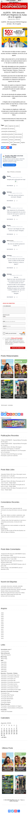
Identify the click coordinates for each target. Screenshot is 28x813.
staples (23, 142)
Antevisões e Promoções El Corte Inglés (11, 689)
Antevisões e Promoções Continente (10, 676)
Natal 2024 (3, 662)
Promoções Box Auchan (7, 696)
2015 (2, 633)
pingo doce (18, 592)
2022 (2, 620)
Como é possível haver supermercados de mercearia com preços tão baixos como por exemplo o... (14, 510)
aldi (6, 596)
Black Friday (4, 658)
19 (9, 732)
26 (9, 733)
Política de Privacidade (6, 711)
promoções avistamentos (8, 131)
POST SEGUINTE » (14, 2)
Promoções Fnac (5, 693)
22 (16, 732)
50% (11, 142)
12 (9, 730)
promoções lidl (8, 592)
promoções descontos (15, 137)
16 (1, 732)
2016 (2, 631)
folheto (7, 591)
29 (16, 733)
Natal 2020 (3, 671)
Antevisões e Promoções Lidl (8, 678)
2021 (2, 622)
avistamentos (5, 142)
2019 (2, 625)
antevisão (17, 139)
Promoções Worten (6, 700)
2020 (2, 623)
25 (6, 733)
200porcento (10, 240)
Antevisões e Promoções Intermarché (10, 682)
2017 (2, 629)
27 (11, 733)
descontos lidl (12, 591)
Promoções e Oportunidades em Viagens (11, 706)
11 (6, 730)
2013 (2, 636)
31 (4, 735)
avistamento (4, 137)
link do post (4, 405)
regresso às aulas (14, 126)
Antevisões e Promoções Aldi (8, 680)
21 (14, 732)
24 (4, 733)
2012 (2, 638)
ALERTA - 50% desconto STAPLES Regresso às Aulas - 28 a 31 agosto (14, 15)
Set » (5, 737)
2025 (2, 614)
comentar (10, 405)
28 (14, 733)
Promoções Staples (6, 702)
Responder (10, 185)
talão (6, 126)
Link (17, 185)
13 (11, 730)
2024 (2, 616)
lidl (3, 592)
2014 (2, 634)
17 (4, 732)
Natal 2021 (3, 669)
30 (1, 735)
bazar (13, 592)
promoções (4, 139)
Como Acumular (5, 651)
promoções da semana (7, 128)
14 (14, 730)
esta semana (18, 134)
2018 (2, 627)
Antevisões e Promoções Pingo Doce (10, 675)
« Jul (2, 737)
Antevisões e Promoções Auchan (9, 684)
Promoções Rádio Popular (7, 695)
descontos (17, 142)
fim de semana (11, 596)
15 (16, 730)
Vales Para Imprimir (6, 655)
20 (11, 732)
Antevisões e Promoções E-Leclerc (9, 687)
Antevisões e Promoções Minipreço (9, 686)
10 (4, 730)
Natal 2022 (3, 667)
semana (11, 139)
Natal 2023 (3, 666)
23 (1, 733)
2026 (2, 613)
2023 (2, 618)
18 (6, 732)
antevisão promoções (7, 134)
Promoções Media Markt (7, 698)
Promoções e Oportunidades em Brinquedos (12, 707)
